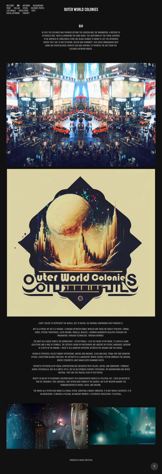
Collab (17, 8)
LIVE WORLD (11, 10)
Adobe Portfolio (85, 460)
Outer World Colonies (81, 9)
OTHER (25, 8)
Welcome (10, 5)
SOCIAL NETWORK (13, 13)
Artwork (26, 5)
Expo (33, 10)
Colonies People (37, 8)
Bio (18, 5)
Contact (26, 13)
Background (38, 5)
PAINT (8, 8)
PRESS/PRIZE (23, 10)
